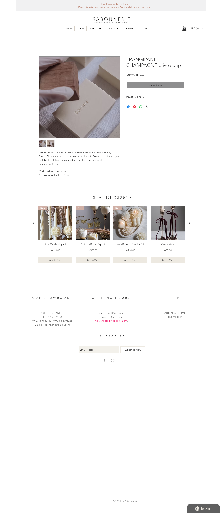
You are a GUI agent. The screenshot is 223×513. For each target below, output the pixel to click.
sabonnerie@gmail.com (56, 324)
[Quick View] (168, 223)
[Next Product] (189, 223)
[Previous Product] (33, 223)
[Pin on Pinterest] (134, 107)
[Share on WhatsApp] (141, 107)
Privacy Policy (174, 316)
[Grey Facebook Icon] (104, 360)
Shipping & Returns (174, 312)
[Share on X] (147, 107)
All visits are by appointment (111, 320)
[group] (111, 234)
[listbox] (197, 28)
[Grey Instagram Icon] (113, 360)
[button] (80, 28)
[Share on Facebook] (128, 107)
